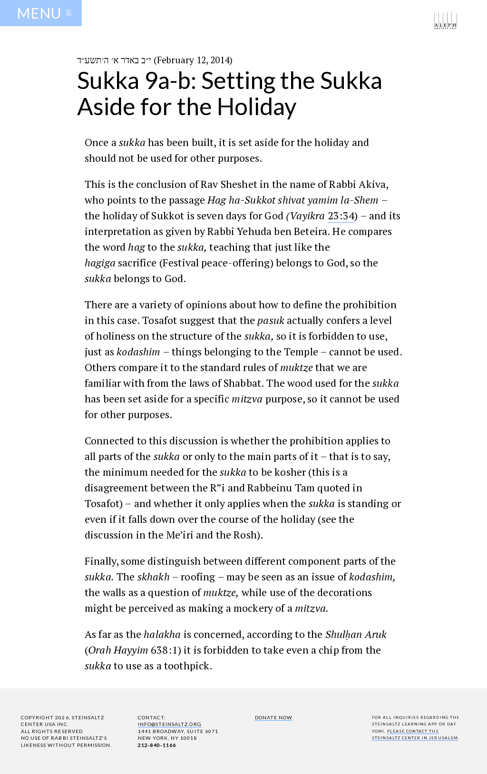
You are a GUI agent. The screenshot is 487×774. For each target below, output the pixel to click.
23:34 (341, 215)
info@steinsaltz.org (170, 724)
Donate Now (273, 717)
